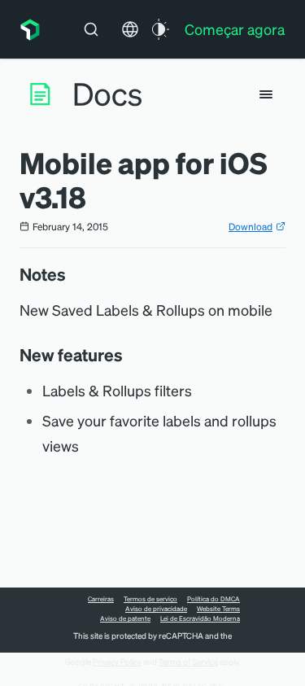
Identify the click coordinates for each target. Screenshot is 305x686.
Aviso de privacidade (156, 609)
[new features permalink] (131, 355)
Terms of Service (188, 661)
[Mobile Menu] (265, 94)
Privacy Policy (117, 661)
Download (250, 227)
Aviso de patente (125, 618)
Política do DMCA (213, 599)
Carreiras (101, 599)
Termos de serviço (150, 599)
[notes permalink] (74, 274)
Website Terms (218, 609)
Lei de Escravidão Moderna (200, 618)
